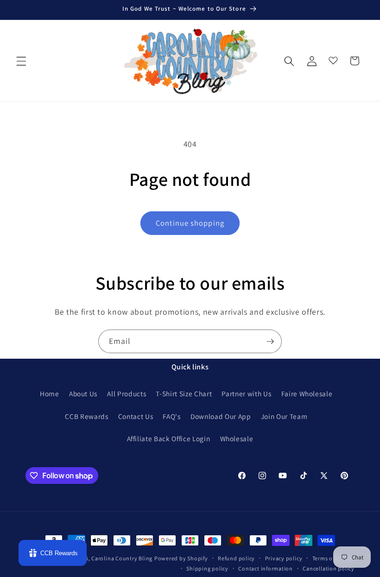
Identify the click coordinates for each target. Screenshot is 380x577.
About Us (83, 393)
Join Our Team (284, 416)
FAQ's (171, 416)
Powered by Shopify (181, 558)
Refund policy (236, 558)
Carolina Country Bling (121, 558)
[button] (21, 61)
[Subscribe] (270, 342)
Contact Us (135, 416)
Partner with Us (246, 393)
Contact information (265, 568)
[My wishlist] (333, 58)
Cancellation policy (329, 568)
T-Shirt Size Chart (184, 393)
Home (49, 393)
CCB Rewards (86, 416)
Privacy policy (284, 558)
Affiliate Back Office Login (168, 438)
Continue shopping (190, 223)
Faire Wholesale (307, 393)
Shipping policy (207, 568)
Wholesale (236, 438)
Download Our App (220, 416)
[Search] (289, 61)
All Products (126, 393)
